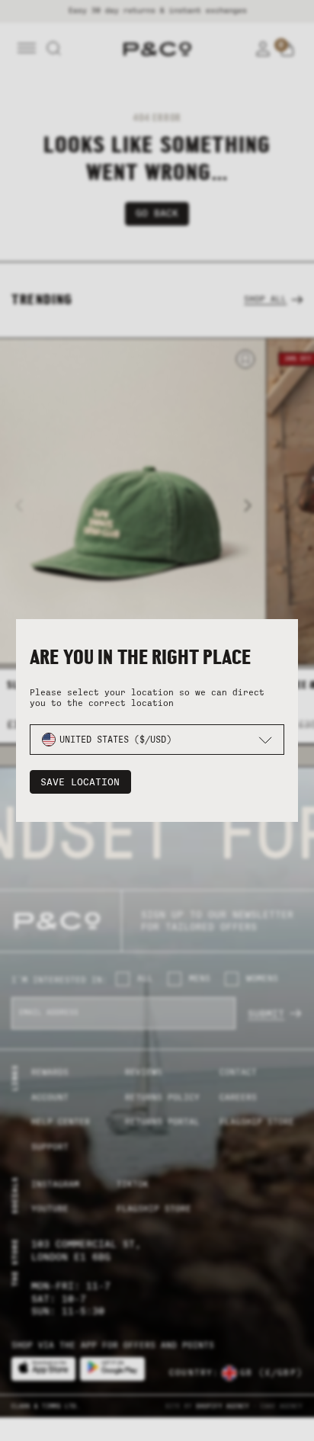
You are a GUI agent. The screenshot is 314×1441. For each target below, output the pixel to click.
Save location (80, 782)
